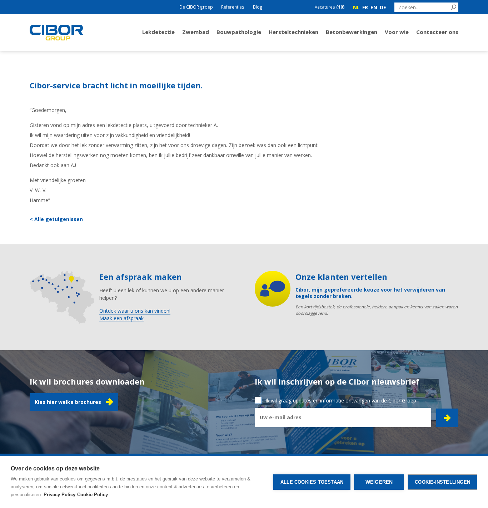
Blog (258, 7)
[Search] (453, 7)
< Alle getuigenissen (56, 219)
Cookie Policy (92, 494)
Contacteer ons (437, 31)
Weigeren (379, 482)
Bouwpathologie (238, 31)
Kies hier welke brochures (68, 402)
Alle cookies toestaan (311, 482)
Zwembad (195, 31)
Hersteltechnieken (293, 31)
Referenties (232, 7)
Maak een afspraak (121, 318)
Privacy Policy (59, 494)
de (383, 7)
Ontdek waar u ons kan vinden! (134, 310)
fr (365, 7)
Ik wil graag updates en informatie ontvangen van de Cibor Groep (340, 400)
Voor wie (397, 31)
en (373, 7)
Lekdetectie (158, 31)
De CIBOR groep (196, 7)
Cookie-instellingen (442, 482)
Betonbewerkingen (351, 31)
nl (356, 7)
